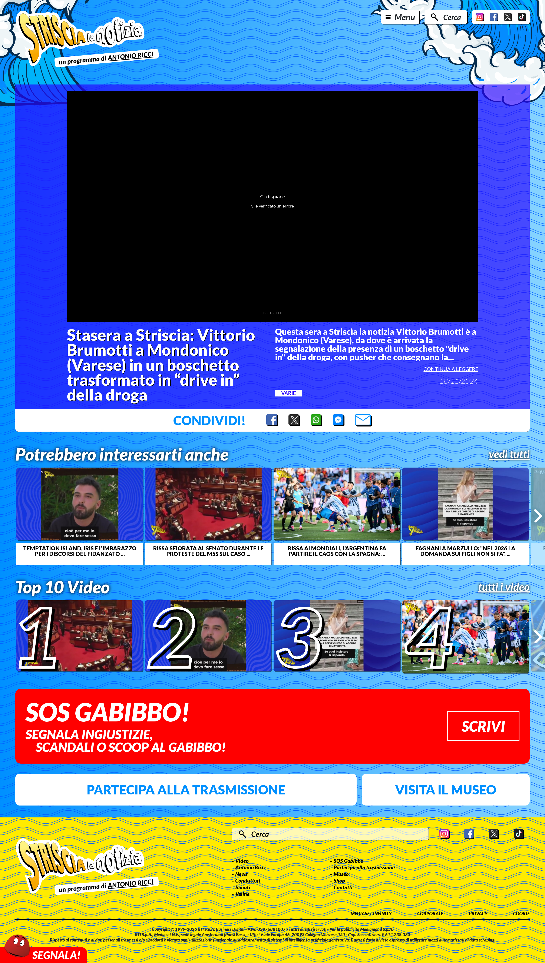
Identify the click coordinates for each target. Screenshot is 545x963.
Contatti (343, 887)
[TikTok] (522, 17)
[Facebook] (494, 17)
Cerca (452, 17)
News (241, 874)
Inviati (242, 887)
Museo (341, 874)
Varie (288, 393)
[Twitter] (508, 17)
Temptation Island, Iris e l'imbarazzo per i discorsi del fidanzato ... (79, 551)
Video (242, 860)
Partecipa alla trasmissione (186, 789)
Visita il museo (445, 789)
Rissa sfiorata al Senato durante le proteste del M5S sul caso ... (208, 551)
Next (538, 516)
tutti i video (504, 586)
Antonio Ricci (250, 867)
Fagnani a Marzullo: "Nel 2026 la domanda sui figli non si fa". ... (465, 551)
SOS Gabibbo (348, 860)
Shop (339, 880)
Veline (242, 894)
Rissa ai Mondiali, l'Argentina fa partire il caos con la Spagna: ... (337, 551)
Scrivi (483, 726)
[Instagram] (480, 17)
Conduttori (247, 880)
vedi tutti (509, 454)
